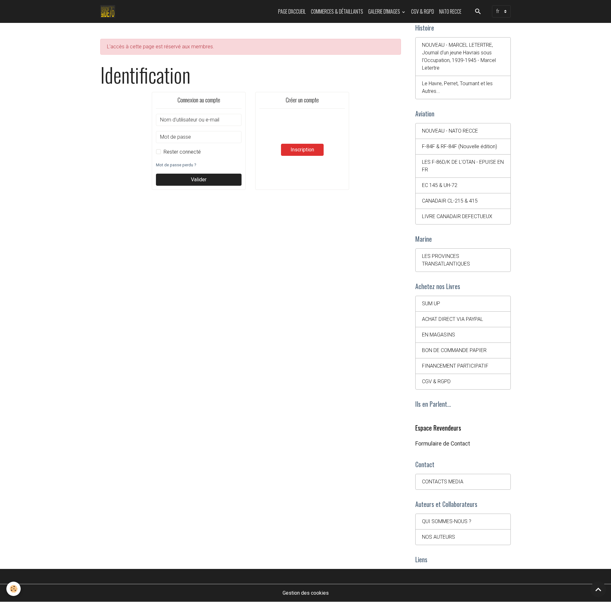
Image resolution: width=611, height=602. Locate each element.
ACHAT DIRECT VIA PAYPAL (452, 319)
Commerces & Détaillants (337, 11)
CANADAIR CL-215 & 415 (450, 201)
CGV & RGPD (422, 11)
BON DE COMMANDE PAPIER (454, 350)
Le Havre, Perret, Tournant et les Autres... (457, 87)
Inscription (302, 150)
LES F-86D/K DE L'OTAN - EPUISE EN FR (463, 166)
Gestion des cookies (306, 593)
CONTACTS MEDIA (442, 482)
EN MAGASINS (438, 335)
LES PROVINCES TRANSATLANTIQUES (446, 260)
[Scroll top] (598, 589)
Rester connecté (182, 152)
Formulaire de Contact (442, 443)
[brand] (109, 11)
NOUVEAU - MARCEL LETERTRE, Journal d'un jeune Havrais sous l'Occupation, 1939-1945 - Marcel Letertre (459, 56)
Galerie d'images (384, 11)
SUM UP (431, 304)
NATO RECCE (450, 11)
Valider (199, 179)
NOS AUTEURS (438, 537)
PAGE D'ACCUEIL (292, 11)
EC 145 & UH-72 (439, 185)
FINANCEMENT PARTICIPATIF (455, 366)
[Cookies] (13, 589)
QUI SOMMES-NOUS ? (446, 521)
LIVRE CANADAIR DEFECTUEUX (457, 216)
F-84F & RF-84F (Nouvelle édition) (459, 146)
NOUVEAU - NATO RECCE (450, 131)
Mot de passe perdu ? (176, 165)
